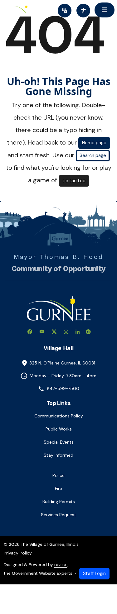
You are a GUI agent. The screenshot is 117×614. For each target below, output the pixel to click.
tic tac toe (73, 180)
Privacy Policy (18, 553)
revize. (60, 564)
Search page (93, 155)
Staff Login (94, 573)
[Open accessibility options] (83, 10)
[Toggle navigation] (105, 9)
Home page (94, 142)
